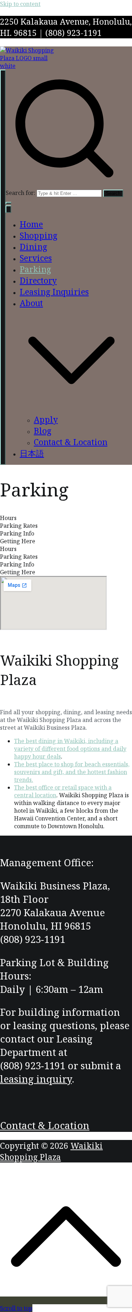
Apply (46, 419)
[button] (8, 203)
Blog (42, 430)
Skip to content (20, 4)
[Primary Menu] (3, 267)
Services (36, 258)
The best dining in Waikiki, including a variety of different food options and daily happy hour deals (70, 748)
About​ (31, 303)
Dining (33, 246)
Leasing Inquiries (54, 291)
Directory (38, 280)
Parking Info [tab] (17, 533)
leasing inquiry (36, 1078)
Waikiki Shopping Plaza (51, 1151)
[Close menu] (8, 209)
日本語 (32, 453)
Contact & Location (70, 442)
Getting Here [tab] (17, 541)
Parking (35, 269)
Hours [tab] (8, 518)
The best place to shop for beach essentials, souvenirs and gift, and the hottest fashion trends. (72, 772)
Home (31, 224)
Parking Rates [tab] (19, 526)
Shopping (38, 235)
